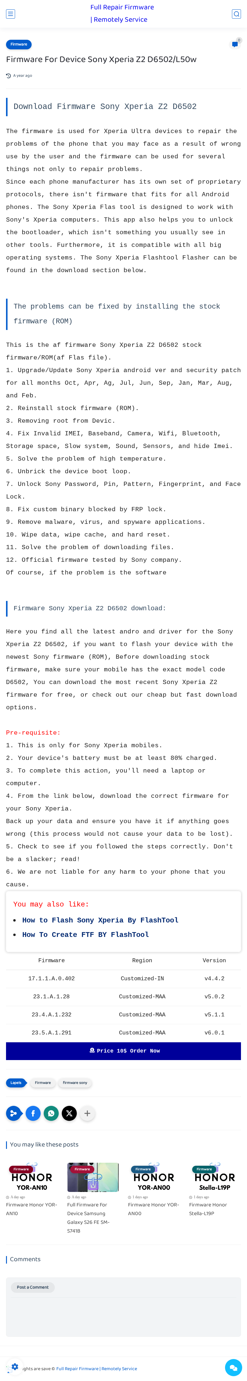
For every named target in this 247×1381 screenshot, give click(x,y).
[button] (33, 1113)
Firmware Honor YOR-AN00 (153, 1209)
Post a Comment (33, 1287)
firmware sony (75, 1083)
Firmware (19, 44)
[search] (236, 14)
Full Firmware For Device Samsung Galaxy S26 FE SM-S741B (88, 1218)
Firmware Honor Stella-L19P (208, 1209)
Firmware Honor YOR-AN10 (31, 1209)
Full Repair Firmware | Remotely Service (122, 14)
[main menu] (10, 14)
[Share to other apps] (87, 1113)
